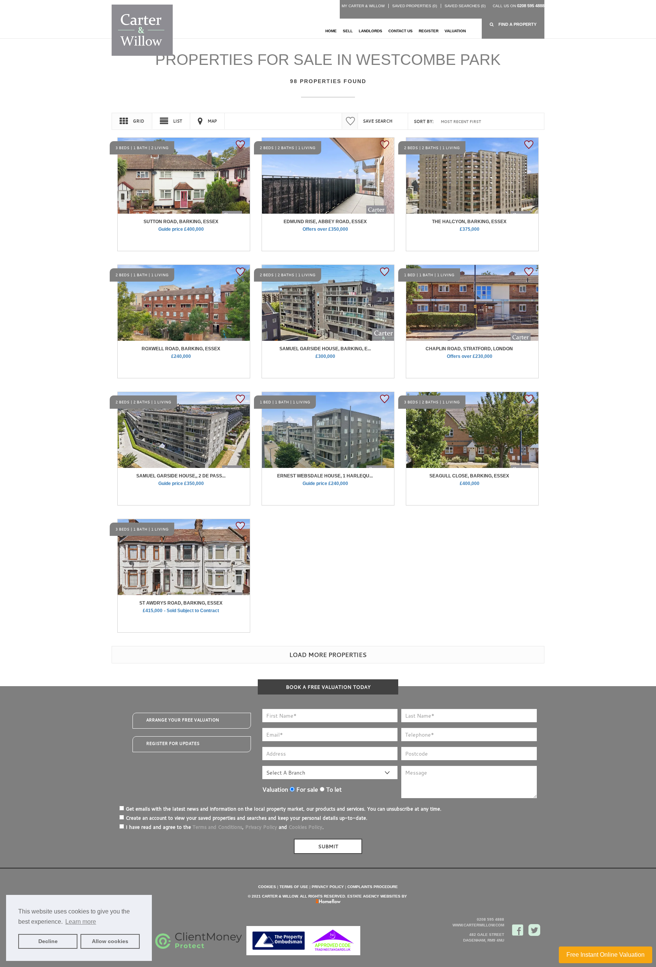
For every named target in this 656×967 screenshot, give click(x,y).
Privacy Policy (261, 827)
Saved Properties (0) (414, 6)
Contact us (400, 31)
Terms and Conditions (217, 827)
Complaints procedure (372, 887)
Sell (348, 31)
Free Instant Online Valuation (605, 954)
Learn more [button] (80, 921)
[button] (513, 24)
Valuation (455, 31)
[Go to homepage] (142, 30)
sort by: (424, 121)
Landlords (370, 31)
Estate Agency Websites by (377, 896)
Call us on (518, 6)
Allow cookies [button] (110, 941)
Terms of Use (293, 887)
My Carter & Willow (363, 6)
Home (331, 31)
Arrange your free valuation (182, 720)
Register (428, 31)
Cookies (267, 887)
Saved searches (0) (465, 6)
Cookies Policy (305, 827)
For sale (306, 789)
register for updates (172, 743)
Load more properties (328, 654)
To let (333, 789)
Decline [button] (48, 941)
